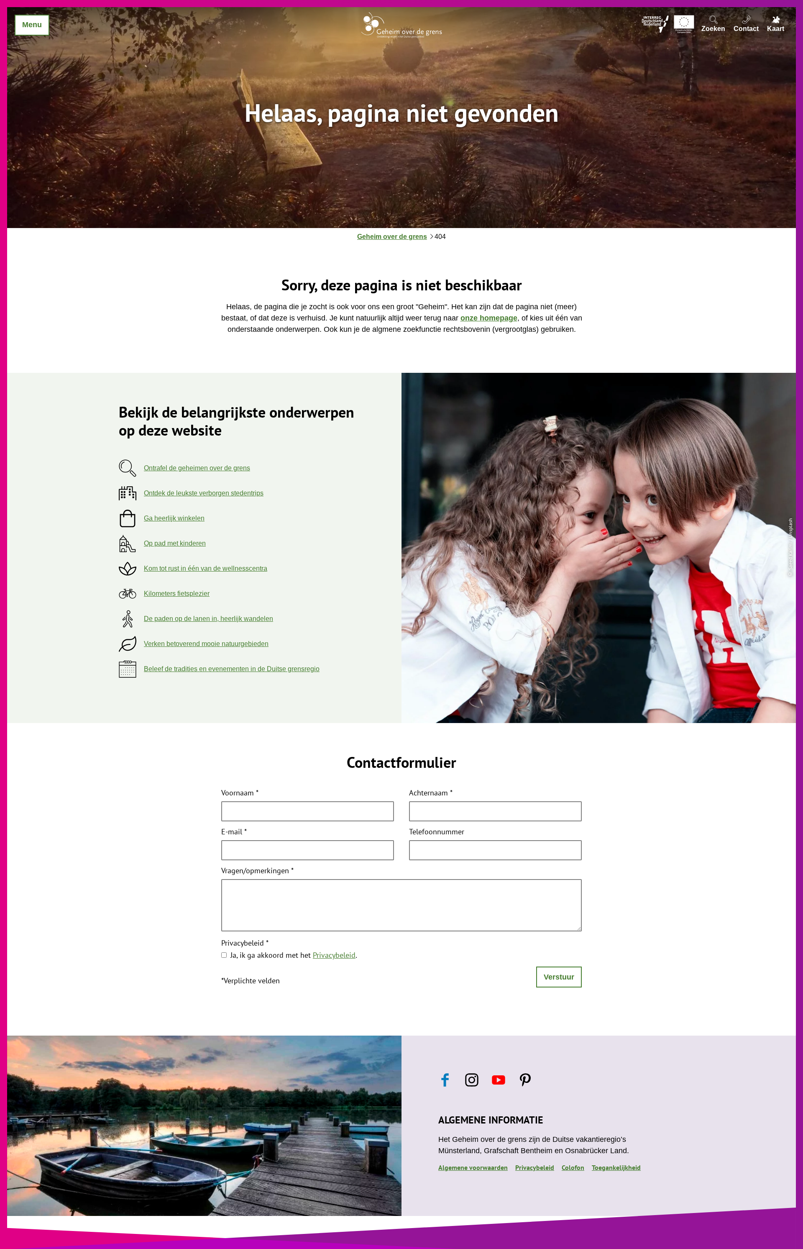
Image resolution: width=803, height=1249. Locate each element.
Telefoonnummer (436, 832)
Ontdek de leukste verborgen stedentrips (203, 493)
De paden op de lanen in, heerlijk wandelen (208, 618)
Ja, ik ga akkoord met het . (293, 955)
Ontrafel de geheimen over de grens (197, 468)
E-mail (234, 832)
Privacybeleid (245, 943)
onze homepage (488, 318)
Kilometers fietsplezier (177, 593)
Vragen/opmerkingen (257, 871)
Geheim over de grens (392, 236)
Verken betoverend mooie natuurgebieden (206, 643)
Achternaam (431, 793)
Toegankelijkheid (616, 1167)
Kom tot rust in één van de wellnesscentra (205, 568)
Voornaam (239, 793)
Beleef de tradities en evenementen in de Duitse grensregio (232, 668)
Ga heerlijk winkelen (174, 518)
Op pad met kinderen (175, 543)
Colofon (573, 1167)
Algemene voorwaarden (473, 1167)
